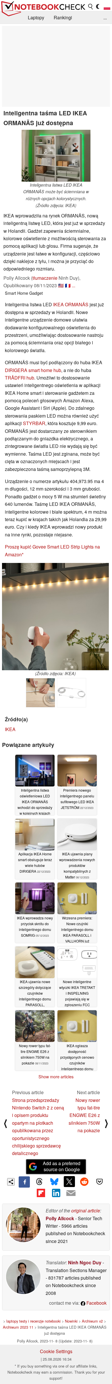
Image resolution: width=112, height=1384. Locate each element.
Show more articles (56, 1076)
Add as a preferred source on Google (61, 1166)
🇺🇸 (61, 285)
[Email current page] (70, 1193)
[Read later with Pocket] (99, 1181)
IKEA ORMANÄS (70, 304)
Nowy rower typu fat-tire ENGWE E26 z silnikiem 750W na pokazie (84, 1115)
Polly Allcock (60, 1218)
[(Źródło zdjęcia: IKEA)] (55, 616)
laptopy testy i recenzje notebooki (33, 1321)
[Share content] (11, 1182)
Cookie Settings (56, 1351)
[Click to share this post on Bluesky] (54, 1181)
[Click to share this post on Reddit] (84, 1181)
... (105, 17)
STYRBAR (34, 423)
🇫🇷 (68, 285)
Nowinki (71, 1321)
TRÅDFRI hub (19, 377)
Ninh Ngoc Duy (84, 1262)
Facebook (96, 1303)
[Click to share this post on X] (69, 1181)
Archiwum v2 (92, 1321)
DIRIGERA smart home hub (33, 370)
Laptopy (36, 17)
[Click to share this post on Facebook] (24, 1181)
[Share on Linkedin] (56, 1193)
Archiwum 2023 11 (18, 1327)
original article (85, 1210)
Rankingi (63, 17)
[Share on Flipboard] (40, 1193)
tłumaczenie (44, 278)
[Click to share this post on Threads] (39, 1181)
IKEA (10, 729)
